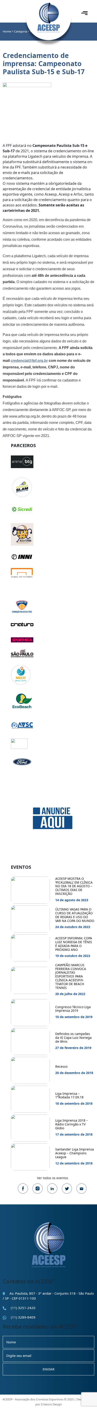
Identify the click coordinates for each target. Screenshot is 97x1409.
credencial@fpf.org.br (29, 361)
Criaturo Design (51, 1404)
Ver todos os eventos (52, 1178)
